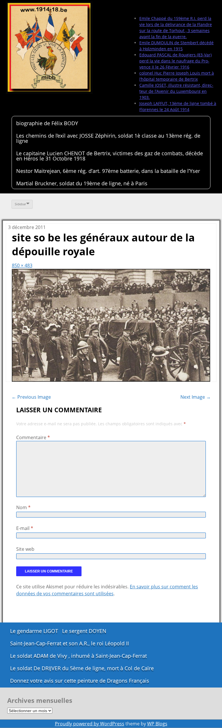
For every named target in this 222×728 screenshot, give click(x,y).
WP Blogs (157, 723)
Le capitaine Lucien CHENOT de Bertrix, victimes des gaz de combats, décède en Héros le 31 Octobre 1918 (109, 156)
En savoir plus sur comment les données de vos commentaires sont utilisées (107, 590)
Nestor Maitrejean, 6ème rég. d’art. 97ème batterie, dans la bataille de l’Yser (108, 170)
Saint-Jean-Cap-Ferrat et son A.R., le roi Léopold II (69, 643)
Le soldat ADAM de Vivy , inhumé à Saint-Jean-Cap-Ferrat (78, 655)
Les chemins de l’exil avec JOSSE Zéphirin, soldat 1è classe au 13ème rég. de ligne (108, 138)
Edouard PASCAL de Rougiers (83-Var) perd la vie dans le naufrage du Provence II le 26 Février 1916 (175, 61)
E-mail (24, 528)
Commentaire (33, 437)
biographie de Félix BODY (47, 123)
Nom (23, 507)
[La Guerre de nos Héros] (49, 47)
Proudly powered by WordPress (89, 723)
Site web (25, 549)
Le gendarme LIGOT (34, 630)
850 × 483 (22, 265)
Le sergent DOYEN (84, 630)
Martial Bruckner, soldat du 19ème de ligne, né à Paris (81, 183)
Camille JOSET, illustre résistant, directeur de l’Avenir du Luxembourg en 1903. (176, 91)
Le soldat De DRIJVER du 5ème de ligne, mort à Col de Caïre (82, 668)
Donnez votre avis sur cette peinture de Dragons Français (79, 680)
